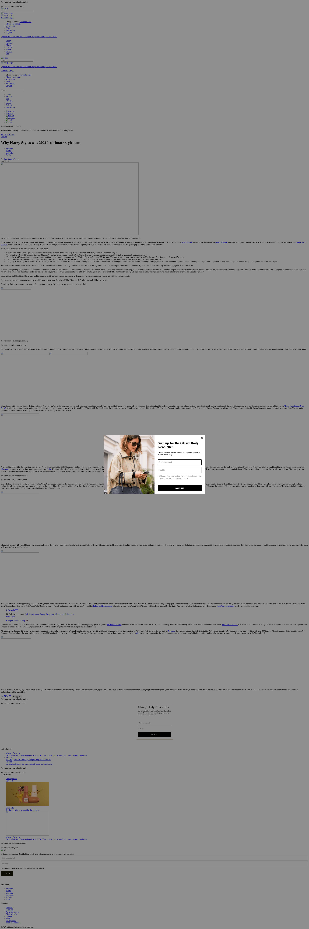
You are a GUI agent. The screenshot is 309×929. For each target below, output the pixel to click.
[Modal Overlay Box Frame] (154, 464)
